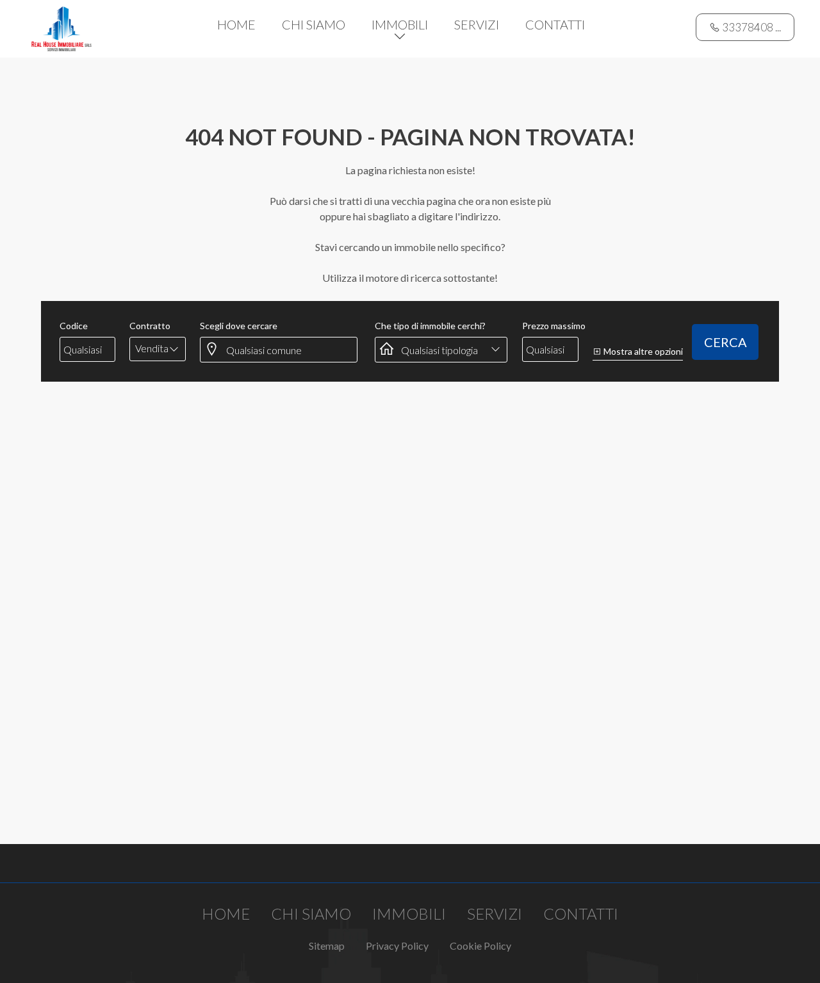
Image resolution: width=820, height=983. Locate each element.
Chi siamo (313, 24)
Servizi (476, 24)
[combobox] (157, 348)
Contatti (555, 24)
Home (236, 24)
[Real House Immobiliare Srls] (61, 27)
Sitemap (327, 945)
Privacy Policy (397, 945)
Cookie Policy (480, 945)
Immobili (400, 24)
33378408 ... (750, 27)
